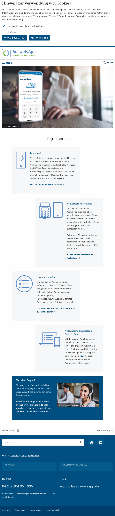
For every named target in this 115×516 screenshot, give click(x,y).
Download (35, 153)
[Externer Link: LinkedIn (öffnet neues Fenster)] (100, 442)
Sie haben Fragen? (25, 380)
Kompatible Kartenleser (79, 203)
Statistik (12, 31)
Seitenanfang (103, 430)
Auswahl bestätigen (14, 38)
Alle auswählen (39, 38)
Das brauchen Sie (46, 277)
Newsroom (10, 464)
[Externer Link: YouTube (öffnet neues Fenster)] (91, 442)
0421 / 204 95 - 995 (17, 486)
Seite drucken (8, 430)
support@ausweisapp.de (31, 404)
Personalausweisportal (74, 464)
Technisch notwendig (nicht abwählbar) (25, 26)
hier (82, 355)
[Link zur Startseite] (18, 53)
